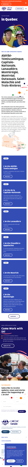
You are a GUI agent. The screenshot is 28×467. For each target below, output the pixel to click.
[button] (26, 3)
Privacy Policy (4, 454)
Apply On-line (7, 345)
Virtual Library (15, 431)
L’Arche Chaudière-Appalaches (12, 244)
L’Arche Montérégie (8, 295)
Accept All (10, 460)
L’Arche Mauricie (11, 272)
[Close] (25, 445)
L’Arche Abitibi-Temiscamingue (10, 167)
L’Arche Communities (6, 440)
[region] (16, 454)
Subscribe (21, 411)
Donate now (6, 4)
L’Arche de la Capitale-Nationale (12, 191)
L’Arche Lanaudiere (12, 221)
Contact (5, 431)
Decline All (19, 460)
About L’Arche (4, 437)
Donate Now (19, 8)
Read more (7, 176)
